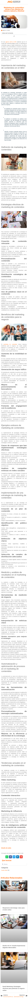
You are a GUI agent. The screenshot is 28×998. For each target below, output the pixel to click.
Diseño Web (4, 870)
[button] (6, 856)
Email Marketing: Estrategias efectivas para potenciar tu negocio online (14, 988)
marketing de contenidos (10, 344)
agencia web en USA (10, 41)
